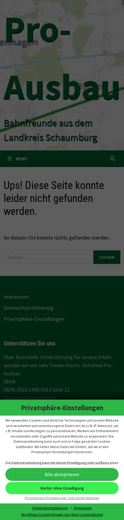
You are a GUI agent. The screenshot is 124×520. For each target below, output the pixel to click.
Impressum (83, 508)
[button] (62, 474)
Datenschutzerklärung (50, 508)
